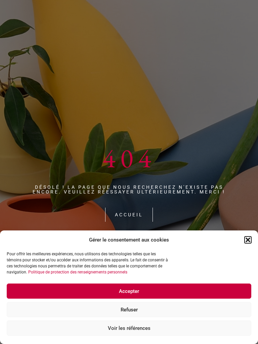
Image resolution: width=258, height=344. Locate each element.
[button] (248, 239)
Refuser (129, 310)
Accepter (129, 291)
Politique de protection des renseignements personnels (77, 272)
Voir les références (129, 328)
